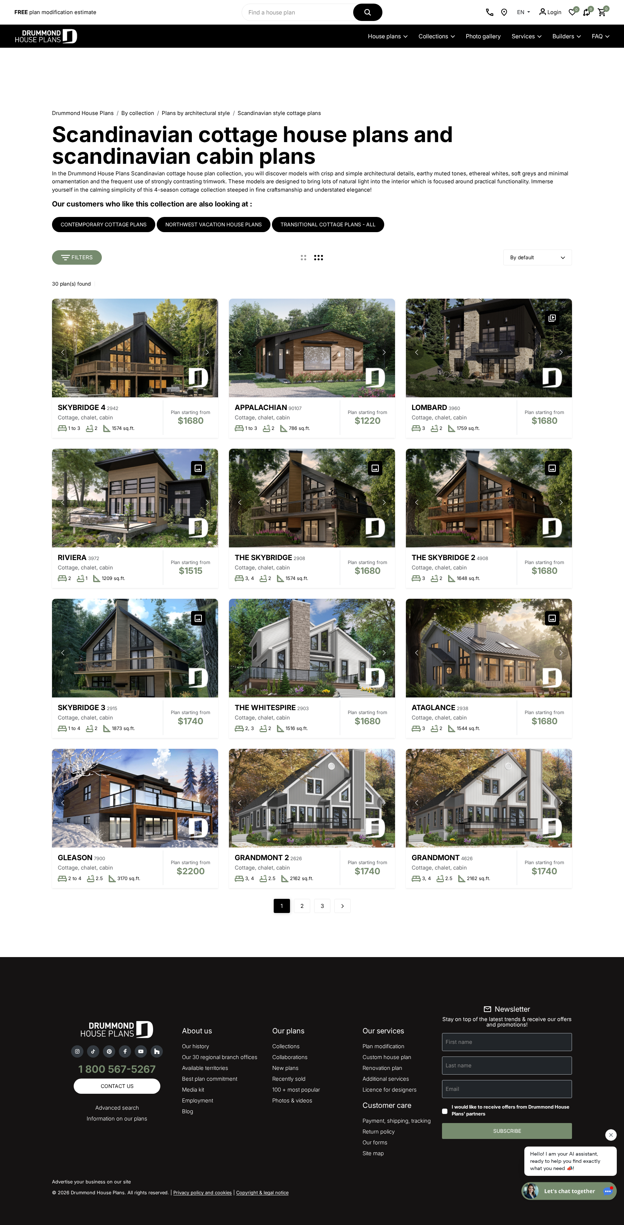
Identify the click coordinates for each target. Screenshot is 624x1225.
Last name (459, 1065)
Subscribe (507, 1131)
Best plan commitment (209, 1078)
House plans (384, 36)
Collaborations (290, 1057)
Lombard (429, 407)
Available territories (205, 1067)
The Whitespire (265, 707)
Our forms (375, 1142)
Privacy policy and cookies (202, 1192)
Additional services (386, 1078)
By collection (137, 113)
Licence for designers (390, 1089)
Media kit (193, 1089)
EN (521, 12)
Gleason (75, 857)
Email (452, 1088)
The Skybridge (263, 557)
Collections (433, 36)
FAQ (597, 36)
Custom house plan (387, 1057)
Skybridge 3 (81, 707)
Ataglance (433, 707)
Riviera (72, 557)
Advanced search (117, 1107)
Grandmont (436, 857)
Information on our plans (117, 1118)
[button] (207, 352)
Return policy (379, 1131)
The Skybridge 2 (443, 557)
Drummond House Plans (83, 113)
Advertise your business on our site (91, 1182)
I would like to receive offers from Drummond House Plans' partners (510, 1110)
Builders (563, 36)
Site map (373, 1153)
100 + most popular (296, 1089)
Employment (197, 1100)
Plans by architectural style (196, 113)
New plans (285, 1067)
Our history (195, 1046)
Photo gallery (483, 36)
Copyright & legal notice (262, 1192)
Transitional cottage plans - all (328, 224)
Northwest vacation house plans (213, 224)
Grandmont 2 (262, 857)
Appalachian (261, 407)
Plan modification (383, 1046)
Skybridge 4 (81, 407)
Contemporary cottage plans (104, 224)
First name (459, 1041)
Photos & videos (292, 1100)
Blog (187, 1111)
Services (523, 36)
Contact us (117, 1086)
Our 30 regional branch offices (219, 1057)
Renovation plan (382, 1067)
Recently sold (289, 1078)
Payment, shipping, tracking (397, 1120)
